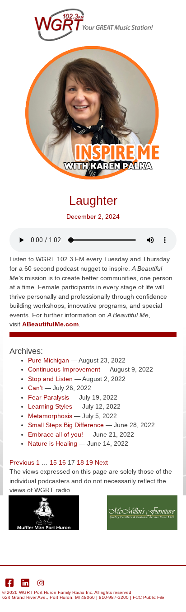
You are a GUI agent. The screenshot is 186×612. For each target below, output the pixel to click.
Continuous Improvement (64, 369)
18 (80, 462)
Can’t (35, 388)
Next (101, 462)
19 (89, 462)
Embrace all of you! (55, 434)
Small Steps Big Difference (66, 425)
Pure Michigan (48, 360)
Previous (21, 462)
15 (53, 462)
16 (62, 462)
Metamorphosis (50, 416)
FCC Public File (148, 597)
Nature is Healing (52, 443)
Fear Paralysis (48, 397)
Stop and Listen (50, 379)
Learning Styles (50, 406)
